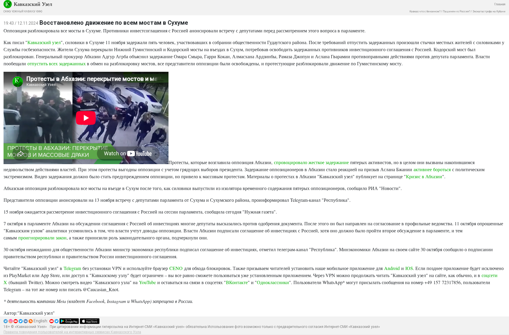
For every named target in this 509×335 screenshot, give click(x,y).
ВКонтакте (237, 282)
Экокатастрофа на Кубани (488, 11)
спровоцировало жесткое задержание (311, 162)
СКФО (7, 11)
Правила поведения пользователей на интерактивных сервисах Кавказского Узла (72, 332)
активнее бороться (432, 169)
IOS (409, 268)
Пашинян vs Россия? (456, 11)
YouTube (147, 282)
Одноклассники (273, 282)
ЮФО (39, 11)
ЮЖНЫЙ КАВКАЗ (23, 11)
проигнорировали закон (42, 237)
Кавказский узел (44, 42)
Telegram (72, 268)
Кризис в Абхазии (424, 176)
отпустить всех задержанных (56, 63)
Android (392, 268)
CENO (176, 268)
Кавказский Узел (33, 3)
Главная (499, 4)
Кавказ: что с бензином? (424, 11)
